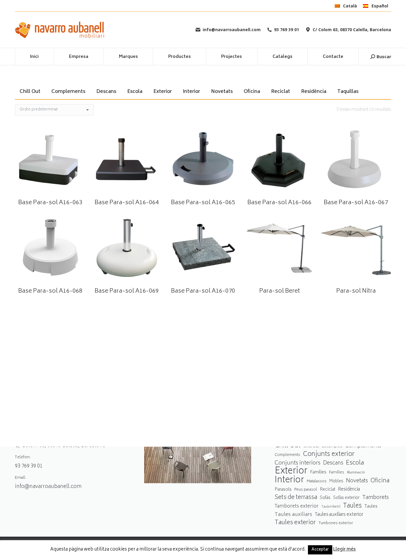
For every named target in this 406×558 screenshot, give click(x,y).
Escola (134, 92)
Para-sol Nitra (356, 291)
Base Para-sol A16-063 (50, 203)
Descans (106, 92)
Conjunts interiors (297, 463)
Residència (313, 92)
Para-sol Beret (279, 291)
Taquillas (347, 92)
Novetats (222, 92)
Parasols (283, 490)
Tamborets (375, 498)
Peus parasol (305, 490)
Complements (68, 92)
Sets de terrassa (296, 498)
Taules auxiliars (293, 515)
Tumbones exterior (336, 523)
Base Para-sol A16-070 (203, 291)
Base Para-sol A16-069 (127, 291)
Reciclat (280, 92)
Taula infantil (330, 507)
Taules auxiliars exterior (339, 515)
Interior (191, 92)
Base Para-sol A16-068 (50, 291)
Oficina (252, 92)
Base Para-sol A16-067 (356, 203)
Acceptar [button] (320, 549)
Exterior (162, 92)
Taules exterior (295, 523)
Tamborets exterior (297, 506)
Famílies (318, 472)
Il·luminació (356, 472)
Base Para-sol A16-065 (203, 203)
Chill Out (30, 92)
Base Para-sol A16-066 (279, 203)
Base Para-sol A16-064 (127, 203)
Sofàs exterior (346, 498)
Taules (352, 506)
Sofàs (325, 498)
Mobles (336, 481)
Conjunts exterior (329, 454)
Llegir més (344, 550)
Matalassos (317, 481)
